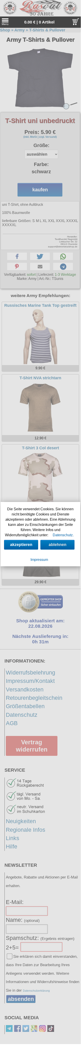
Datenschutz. (63, 535)
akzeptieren (21, 544)
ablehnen (57, 544)
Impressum (39, 560)
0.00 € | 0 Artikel (39, 22)
